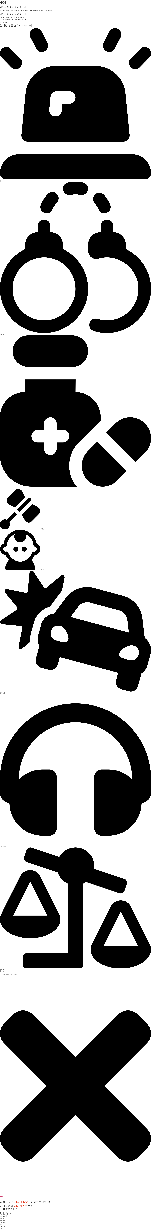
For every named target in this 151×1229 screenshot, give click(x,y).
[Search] (1, 1198)
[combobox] (75, 974)
